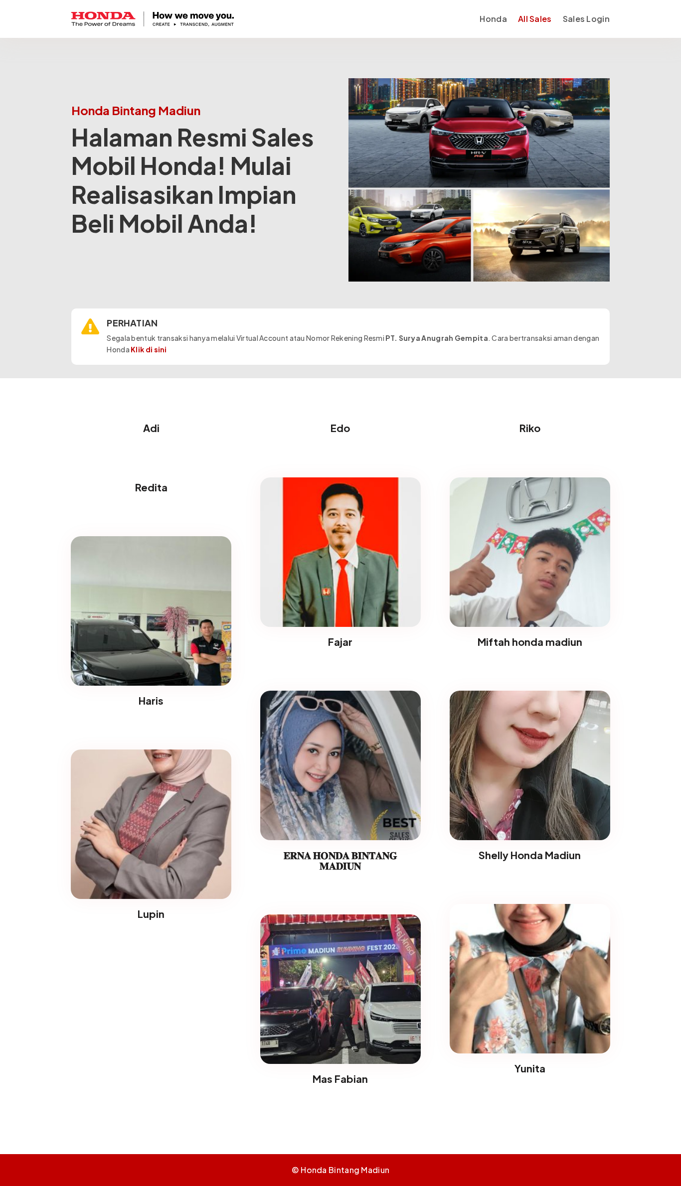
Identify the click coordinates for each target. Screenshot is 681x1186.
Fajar (340, 641)
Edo (340, 428)
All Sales (535, 18)
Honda (493, 18)
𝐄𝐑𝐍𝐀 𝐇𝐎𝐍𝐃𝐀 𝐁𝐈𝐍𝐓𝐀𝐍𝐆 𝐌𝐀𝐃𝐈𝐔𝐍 (340, 860)
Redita (151, 487)
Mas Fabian (340, 1078)
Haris (151, 700)
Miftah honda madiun (530, 641)
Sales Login (586, 18)
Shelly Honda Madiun (530, 855)
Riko (529, 428)
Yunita (529, 1068)
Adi (151, 428)
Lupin (151, 913)
